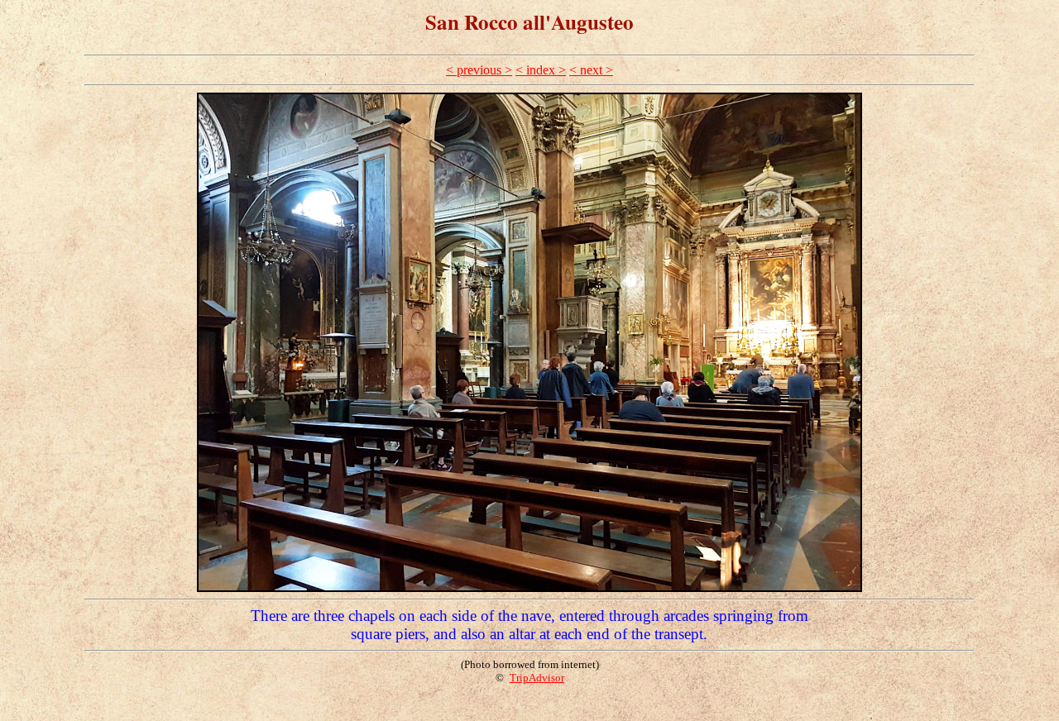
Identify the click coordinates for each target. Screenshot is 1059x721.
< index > (540, 70)
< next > (591, 70)
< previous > (479, 70)
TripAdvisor (537, 677)
